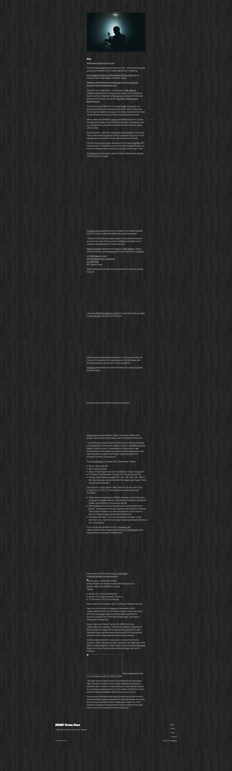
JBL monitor (118, 96)
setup (112, 251)
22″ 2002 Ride (93, 261)
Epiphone (91, 435)
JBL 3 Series (130, 90)
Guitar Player (97, 461)
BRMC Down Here (67, 725)
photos (139, 251)
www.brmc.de (124, 527)
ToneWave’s (132, 530)
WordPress (174, 740)
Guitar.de (91, 367)
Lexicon (114, 119)
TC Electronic (93, 153)
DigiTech (121, 98)
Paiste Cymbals (94, 248)
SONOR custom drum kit (107, 313)
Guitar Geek (122, 573)
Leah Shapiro (128, 248)
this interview (95, 316)
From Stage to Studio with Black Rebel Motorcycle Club (111, 75)
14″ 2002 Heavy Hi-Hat (96, 256)
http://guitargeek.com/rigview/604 (102, 576)
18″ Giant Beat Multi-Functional (100, 259)
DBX (124, 106)
